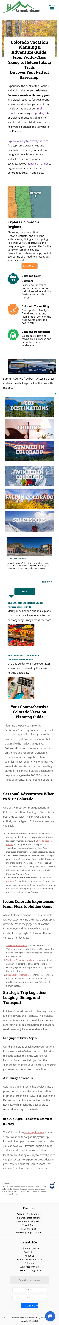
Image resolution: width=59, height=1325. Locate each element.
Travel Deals (28, 1224)
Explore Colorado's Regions (23, 224)
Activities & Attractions (29, 1213)
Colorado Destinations (28, 1217)
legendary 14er (42, 113)
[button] (52, 6)
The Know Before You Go (20, 659)
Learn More (28, 265)
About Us (29, 1255)
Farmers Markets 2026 (19, 606)
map (9, 734)
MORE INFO (46, 582)
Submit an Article (29, 1248)
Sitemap (29, 1262)
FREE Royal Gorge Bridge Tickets (23, 559)
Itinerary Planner (38, 163)
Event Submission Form (29, 1259)
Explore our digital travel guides (26, 141)
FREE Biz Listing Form (29, 1270)
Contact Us (29, 1252)
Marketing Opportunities (29, 1232)
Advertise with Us (29, 1266)
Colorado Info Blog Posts (29, 1221)
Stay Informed (28, 1228)
